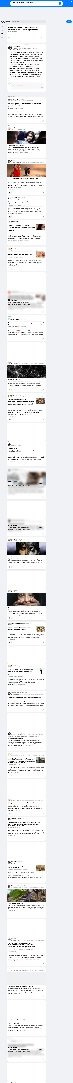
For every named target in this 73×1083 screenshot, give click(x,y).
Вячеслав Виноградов (17, 734)
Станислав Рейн (15, 969)
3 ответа (19, 453)
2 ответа (26, 232)
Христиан (13, 444)
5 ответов (19, 327)
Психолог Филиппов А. (18, 694)
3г (13, 248)
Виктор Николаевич (17, 363)
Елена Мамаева (16, 396)
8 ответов (21, 676)
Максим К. (13, 753)
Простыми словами (18, 869)
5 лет (17, 160)
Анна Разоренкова (17, 162)
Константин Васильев (16, 1019)
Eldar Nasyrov (14, 221)
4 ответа (23, 109)
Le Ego (15, 764)
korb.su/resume (16, 49)
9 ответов (19, 406)
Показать (40, 302)
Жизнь (14, 624)
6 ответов (19, 827)
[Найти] (44, 21)
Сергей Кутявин (16, 540)
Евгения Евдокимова (16, 818)
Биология (13, 395)
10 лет (18, 753)
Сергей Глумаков (16, 940)
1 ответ (26, 44)
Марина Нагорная (16, 199)
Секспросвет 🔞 (15, 197)
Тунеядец (16, 631)
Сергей (14, 250)
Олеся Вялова (16, 666)
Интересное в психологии (17, 692)
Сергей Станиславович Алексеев (19, 127)
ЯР (12, 248)
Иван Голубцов (20, 701)
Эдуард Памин (16, 800)
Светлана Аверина (17, 887)
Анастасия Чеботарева (19, 232)
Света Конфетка (17, 109)
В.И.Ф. (14, 591)
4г (24, 692)
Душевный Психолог (16, 885)
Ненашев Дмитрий (18, 205)
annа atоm (16, 257)
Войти (69, 21)
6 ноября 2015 (26, 84)
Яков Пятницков (15, 99)
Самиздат (13, 539)
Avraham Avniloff (15, 319)
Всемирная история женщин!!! (18, 623)
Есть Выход (14, 861)
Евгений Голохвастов (17, 84)
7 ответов (21, 257)
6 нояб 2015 (35, 48)
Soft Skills (13, 160)
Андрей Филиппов (17, 863)
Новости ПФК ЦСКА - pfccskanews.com (20, 733)
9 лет (19, 221)
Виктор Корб (16, 46)
